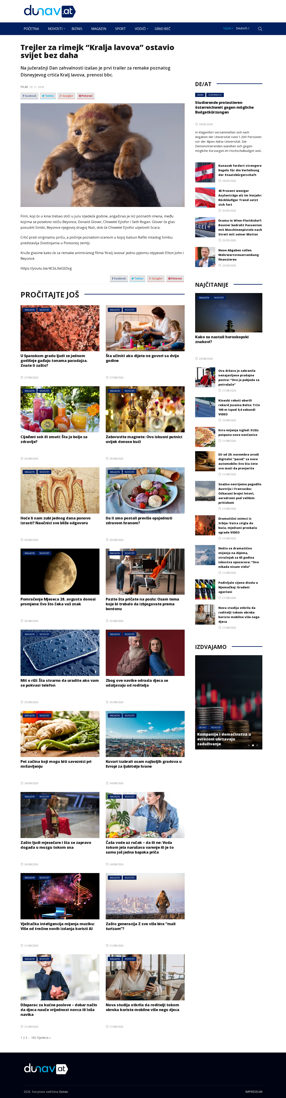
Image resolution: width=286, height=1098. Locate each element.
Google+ (67, 96)
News (200, 94)
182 (33, 1038)
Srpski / (228, 28)
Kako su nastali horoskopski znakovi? (222, 339)
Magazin (98, 28)
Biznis (77, 28)
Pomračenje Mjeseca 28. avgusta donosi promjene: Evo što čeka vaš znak (58, 601)
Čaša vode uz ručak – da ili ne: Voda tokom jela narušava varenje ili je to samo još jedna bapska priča (140, 847)
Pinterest (87, 96)
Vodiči (140, 28)
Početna (31, 28)
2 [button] (253, 745)
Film (24, 87)
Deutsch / (242, 28)
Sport (120, 28)
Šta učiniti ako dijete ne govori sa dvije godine (142, 358)
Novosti (55, 28)
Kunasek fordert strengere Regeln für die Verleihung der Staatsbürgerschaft (240, 170)
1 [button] (249, 745)
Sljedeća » (44, 1038)
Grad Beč (162, 28)
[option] (236, 702)
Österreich (215, 94)
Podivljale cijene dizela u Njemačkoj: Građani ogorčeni (238, 587)
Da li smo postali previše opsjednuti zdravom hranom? (139, 520)
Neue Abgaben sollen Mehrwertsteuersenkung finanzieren (238, 254)
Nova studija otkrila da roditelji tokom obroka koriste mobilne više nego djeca (142, 1007)
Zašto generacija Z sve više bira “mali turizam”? (141, 926)
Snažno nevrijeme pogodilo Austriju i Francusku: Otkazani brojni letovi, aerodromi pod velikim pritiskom (239, 493)
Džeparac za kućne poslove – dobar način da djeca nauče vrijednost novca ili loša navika (59, 1009)
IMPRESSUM (253, 1092)
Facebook (30, 96)
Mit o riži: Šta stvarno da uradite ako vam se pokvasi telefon (60, 683)
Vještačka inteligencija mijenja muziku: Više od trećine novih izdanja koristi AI (58, 926)
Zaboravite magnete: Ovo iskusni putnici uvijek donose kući (144, 439)
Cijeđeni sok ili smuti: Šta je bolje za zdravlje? (54, 439)
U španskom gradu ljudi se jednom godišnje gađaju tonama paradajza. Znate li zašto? (54, 360)
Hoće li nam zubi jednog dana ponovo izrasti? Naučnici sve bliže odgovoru (56, 520)
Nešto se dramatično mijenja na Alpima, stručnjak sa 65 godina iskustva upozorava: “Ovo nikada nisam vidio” (238, 557)
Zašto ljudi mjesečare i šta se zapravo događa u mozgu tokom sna (56, 845)
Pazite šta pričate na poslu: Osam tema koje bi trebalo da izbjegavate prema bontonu (142, 604)
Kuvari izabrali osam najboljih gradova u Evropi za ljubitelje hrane (144, 764)
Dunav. (63, 1092)
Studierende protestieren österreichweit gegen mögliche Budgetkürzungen (224, 107)
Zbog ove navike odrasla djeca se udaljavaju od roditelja (137, 683)
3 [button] (257, 745)
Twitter (49, 96)
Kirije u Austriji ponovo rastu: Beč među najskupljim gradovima (233, 739)
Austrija (211, 727)
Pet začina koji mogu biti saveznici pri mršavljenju (56, 764)
